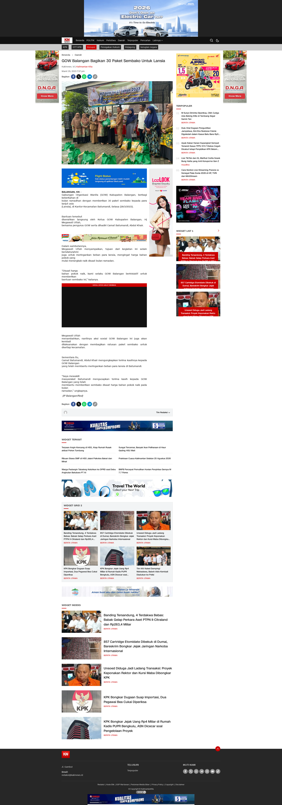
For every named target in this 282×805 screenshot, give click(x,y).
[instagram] (207, 771)
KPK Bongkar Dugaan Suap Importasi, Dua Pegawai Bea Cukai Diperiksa (80, 571)
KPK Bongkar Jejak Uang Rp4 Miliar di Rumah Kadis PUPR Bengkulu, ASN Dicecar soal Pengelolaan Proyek (114, 573)
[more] (218, 231)
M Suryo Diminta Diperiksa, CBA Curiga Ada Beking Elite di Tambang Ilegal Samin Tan (200, 116)
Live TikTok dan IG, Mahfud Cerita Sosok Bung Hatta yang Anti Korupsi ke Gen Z (200, 160)
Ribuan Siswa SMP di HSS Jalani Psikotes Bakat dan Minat (87, 460)
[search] (211, 40)
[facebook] (73, 76)
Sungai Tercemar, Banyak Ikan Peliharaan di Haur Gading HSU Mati (142, 449)
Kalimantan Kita (84, 66)
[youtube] (212, 771)
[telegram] (89, 76)
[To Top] (217, 748)
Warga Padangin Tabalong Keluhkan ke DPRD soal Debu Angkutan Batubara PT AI (89, 471)
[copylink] (95, 76)
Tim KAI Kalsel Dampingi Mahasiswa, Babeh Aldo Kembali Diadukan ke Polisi (152, 571)
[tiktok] (218, 771)
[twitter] (78, 76)
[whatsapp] (84, 76)
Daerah (78, 55)
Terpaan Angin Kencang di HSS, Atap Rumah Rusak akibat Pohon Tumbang (86, 449)
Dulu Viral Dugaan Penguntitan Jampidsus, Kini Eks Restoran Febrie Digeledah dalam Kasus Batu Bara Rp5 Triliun (200, 133)
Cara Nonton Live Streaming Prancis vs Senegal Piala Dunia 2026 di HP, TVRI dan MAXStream (200, 173)
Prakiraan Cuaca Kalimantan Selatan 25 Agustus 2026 (145, 458)
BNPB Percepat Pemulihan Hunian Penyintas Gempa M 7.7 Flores (145, 471)
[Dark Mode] (217, 40)
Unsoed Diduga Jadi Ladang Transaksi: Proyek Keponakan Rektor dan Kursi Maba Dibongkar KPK (153, 538)
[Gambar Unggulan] (117, 163)
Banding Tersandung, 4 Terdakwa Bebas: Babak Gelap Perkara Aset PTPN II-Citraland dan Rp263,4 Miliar (80, 538)
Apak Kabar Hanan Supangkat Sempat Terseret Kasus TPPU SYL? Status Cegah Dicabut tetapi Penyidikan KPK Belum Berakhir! (200, 148)
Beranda (66, 55)
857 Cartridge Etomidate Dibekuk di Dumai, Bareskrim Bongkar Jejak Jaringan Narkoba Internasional (117, 536)
